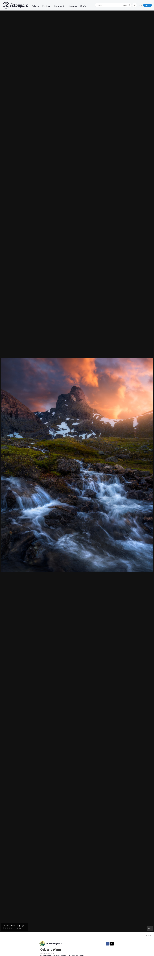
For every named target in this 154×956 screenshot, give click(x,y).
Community (59, 5)
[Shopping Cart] (134, 5)
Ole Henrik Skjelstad (54, 943)
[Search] (129, 5)
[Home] (15, 5)
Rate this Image (9, 926)
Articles (35, 5)
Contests (72, 5)
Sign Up (147, 5)
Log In (140, 5)
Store (83, 5)
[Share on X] (112, 943)
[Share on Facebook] (107, 943)
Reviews (46, 5)
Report (149, 935)
